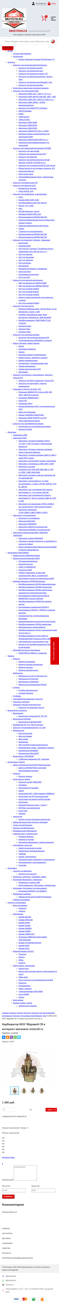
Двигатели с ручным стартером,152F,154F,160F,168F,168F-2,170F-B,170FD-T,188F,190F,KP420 (36, 469)
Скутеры (16, 688)
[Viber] (11, 1037)
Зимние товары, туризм (22, 1003)
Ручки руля (23, 811)
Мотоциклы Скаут (26, 564)
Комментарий (7, 1180)
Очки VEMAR (24, 994)
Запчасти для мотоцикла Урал (31, 71)
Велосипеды (18, 713)
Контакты (6, 1253)
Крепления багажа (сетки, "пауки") (33, 805)
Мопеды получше (26, 667)
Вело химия (23, 739)
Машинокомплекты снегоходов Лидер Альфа (37, 622)
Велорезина (23, 742)
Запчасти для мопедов (28, 157)
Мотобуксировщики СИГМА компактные (35, 624)
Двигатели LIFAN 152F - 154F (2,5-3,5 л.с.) (35, 94)
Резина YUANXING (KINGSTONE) (31, 415)
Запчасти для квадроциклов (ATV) (32, 154)
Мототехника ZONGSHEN (29, 682)
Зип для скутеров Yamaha (29, 295)
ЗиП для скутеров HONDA (29, 303)
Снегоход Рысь (24, 329)
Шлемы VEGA (24, 949)
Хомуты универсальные (28, 361)
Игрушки (16, 774)
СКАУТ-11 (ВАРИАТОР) (27, 567)
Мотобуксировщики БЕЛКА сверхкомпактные (37, 584)
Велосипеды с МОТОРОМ (23, 756)
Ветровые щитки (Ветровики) (25, 831)
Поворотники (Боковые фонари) (32, 851)
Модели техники (25, 776)
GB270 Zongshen (25, 111)
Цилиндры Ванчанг (26, 171)
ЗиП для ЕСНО (24, 277)
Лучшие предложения (22, 54)
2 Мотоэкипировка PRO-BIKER (31, 992)
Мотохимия (23, 372)
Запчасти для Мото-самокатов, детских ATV (36, 381)
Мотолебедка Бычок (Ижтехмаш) (26, 650)
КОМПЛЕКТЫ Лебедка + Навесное (33, 653)
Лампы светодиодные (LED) (30, 369)
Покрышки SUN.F (25, 404)
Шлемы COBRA (24, 931)
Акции (10, 51)
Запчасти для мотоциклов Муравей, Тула (35, 82)
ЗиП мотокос (24, 266)
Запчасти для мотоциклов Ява (31, 85)
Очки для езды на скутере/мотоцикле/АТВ (36, 980)
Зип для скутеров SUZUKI (29, 292)
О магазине (7, 1243)
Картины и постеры (26, 840)
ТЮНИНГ (22, 814)
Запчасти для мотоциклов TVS (25, 183)
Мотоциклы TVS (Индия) (28, 679)
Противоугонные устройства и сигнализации (37, 860)
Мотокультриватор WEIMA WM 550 (33, 217)
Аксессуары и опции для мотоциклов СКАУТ (36, 579)
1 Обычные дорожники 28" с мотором (34, 759)
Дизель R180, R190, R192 (29, 200)
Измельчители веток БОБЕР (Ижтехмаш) (35, 897)
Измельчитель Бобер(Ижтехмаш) (26, 556)
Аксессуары (23, 243)
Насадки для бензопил (22, 871)
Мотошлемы (18, 914)
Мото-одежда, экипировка (24, 966)
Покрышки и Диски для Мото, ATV (27, 389)
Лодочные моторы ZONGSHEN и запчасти (35, 341)
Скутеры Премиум (26, 693)
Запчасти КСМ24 (25, 429)
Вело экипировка (20, 906)
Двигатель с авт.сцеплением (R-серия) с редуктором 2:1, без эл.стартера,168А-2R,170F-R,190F (37, 498)
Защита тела (24, 969)
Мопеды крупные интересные (31, 665)
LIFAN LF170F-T (24, 120)
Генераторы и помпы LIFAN (29, 883)
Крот (20, 209)
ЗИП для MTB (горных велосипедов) (33, 745)
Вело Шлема (18, 1000)
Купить (50, 1110)
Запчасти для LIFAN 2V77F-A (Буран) (33, 108)
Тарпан (21, 229)
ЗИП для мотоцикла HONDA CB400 (33, 283)
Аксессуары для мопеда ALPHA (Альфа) (34, 799)
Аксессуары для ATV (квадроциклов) (33, 797)
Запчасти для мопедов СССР (24, 186)
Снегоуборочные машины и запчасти (28, 699)
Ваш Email (6, 1186)
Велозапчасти (18, 731)
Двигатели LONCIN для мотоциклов (33, 527)
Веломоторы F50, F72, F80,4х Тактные (28, 725)
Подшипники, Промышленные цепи (33, 363)
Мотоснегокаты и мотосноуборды (32, 627)
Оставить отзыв (8, 1158)
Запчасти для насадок (27, 874)
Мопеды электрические (28, 670)
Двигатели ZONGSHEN (27, 524)
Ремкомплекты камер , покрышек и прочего (36, 748)
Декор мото (23, 802)
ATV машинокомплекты (28, 561)
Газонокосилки (25, 246)
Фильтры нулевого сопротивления (32, 355)
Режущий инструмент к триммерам (33, 269)
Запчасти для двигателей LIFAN (26, 91)
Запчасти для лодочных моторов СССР (34, 338)
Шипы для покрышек (27, 412)
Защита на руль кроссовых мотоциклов (34, 819)
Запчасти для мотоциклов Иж (31, 68)
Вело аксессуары (25, 733)
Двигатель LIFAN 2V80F (28, 123)
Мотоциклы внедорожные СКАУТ (26, 558)
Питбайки (17, 696)
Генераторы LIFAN (20, 435)
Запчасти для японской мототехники (28, 280)
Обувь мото (23, 977)
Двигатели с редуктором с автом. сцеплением (37, 461)
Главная (6, 1229)
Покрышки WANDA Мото (29, 398)
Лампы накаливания (27, 366)
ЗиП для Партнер (25, 254)
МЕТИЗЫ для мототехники (29, 808)
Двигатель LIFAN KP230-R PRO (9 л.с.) (33, 140)
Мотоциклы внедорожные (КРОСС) (33, 685)
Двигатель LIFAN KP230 (28, 125)
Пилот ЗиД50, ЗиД (26, 191)
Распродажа (18, 57)
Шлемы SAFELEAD (26, 920)
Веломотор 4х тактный (27, 189)
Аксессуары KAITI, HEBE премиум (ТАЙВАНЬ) (36, 794)
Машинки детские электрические (27, 705)
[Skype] (19, 1037)
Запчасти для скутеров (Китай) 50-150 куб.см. (37, 166)
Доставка (6, 1238)
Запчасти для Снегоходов (23, 306)
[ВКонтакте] (3, 1037)
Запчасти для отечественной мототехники (30, 65)
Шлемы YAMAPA (25, 928)
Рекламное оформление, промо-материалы (36, 842)
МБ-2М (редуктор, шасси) (29, 211)
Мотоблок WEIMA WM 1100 (30, 214)
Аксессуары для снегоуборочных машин (35, 427)
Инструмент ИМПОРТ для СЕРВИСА (33, 891)
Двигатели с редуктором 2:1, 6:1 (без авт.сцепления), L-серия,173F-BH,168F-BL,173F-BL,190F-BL (38, 484)
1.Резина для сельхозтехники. (31, 232)
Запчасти (11, 62)
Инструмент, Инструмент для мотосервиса (30, 888)
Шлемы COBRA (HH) (26, 934)
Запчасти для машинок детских (31, 708)
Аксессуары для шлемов (28, 788)
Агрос (21, 197)
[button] (52, 1050)
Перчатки (22, 908)
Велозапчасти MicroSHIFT (29, 754)
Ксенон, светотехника (27, 857)
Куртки (21, 997)
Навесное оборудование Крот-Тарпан (33, 226)
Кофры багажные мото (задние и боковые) (30, 822)
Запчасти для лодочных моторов (26, 335)
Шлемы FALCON (25, 917)
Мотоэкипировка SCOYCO (23, 951)
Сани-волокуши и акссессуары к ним (33, 642)
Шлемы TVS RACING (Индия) (30, 943)
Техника (11, 656)
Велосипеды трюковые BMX (30, 722)
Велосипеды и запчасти (17, 710)
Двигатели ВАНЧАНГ (27, 521)
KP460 (21, 114)
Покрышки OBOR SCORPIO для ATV (33, 418)
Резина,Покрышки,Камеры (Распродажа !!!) (37, 59)
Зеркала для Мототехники (23, 828)
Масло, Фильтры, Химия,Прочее (26, 343)
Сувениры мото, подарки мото (25, 834)
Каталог (20, 1013)
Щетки (21, 791)
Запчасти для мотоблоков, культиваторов (30, 194)
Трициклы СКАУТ (25, 570)
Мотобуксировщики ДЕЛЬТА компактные (35, 587)
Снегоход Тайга (25, 332)
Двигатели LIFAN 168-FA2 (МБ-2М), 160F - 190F (37, 97)
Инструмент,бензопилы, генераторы (27, 880)
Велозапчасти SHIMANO (28, 751)
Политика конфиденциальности (17, 1258)
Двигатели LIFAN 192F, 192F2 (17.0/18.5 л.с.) (36, 100)
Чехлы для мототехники (22, 825)
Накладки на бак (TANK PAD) (30, 782)
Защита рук (17, 817)
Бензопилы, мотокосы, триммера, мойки (29, 877)
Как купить (7, 1234)
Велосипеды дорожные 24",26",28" (33, 716)
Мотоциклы (18, 673)
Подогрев (22, 865)
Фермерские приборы (22, 894)
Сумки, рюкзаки (25, 989)
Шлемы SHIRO (24, 923)
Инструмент (12, 868)
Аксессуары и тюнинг (21, 779)
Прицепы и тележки (21, 702)
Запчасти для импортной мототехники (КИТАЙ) (32, 148)
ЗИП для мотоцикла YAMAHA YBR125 (34, 286)
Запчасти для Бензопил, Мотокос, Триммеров (31, 240)
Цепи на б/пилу (25, 272)
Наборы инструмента (21, 900)
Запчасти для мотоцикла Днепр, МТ (33, 74)
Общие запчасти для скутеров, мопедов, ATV (37, 168)
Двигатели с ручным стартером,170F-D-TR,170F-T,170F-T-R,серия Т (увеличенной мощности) (35, 444)
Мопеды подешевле (27, 662)
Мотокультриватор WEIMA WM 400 (33, 234)
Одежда (22, 911)
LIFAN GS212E (24, 117)
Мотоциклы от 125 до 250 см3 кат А (33, 676)
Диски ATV (23, 401)
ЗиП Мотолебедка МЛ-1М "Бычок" (33, 203)
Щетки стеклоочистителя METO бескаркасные (31, 765)
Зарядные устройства (27, 349)
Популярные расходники (29, 275)
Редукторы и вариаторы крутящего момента (31, 88)
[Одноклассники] (7, 1037)
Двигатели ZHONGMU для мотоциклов (34, 530)
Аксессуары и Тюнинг (16, 762)
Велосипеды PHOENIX (22, 719)
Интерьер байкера (26, 837)
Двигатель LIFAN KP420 (28, 128)
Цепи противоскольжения (29, 421)
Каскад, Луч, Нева (26, 206)
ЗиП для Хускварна (26, 257)
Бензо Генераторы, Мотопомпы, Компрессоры (37, 885)
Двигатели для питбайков (29, 518)
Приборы (22, 854)
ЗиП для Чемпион (26, 260)
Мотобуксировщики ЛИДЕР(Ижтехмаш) (29, 581)
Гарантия (6, 1248)
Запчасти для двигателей (29, 151)
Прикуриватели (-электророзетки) (32, 863)
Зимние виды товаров (27, 1006)
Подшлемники (24, 986)
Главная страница (9, 1013)
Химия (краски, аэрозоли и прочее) (33, 358)
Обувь (21, 960)
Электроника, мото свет (22, 845)
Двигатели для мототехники (24, 515)
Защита (22, 957)
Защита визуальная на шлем (30, 848)
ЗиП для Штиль (25, 263)
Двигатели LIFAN (19, 438)
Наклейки (23, 785)
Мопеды (16, 659)
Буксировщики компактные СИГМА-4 (34, 607)
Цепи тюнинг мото (26, 174)
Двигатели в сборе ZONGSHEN (31, 538)
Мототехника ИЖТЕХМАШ (18, 553)
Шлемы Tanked (24, 926)
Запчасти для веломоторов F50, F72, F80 (29, 728)
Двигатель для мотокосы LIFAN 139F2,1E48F (36, 464)
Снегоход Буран (25, 326)
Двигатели (12, 432)
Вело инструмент (25, 736)
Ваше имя (36, 1186)
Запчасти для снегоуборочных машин (28, 424)
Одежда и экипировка (17, 903)
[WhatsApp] (15, 1037)
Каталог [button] (7, 48)
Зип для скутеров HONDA (29, 289)
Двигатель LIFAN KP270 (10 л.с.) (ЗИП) (34, 131)
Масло (21, 346)
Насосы (22, 352)
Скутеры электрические (28, 690)
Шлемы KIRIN (24, 946)
